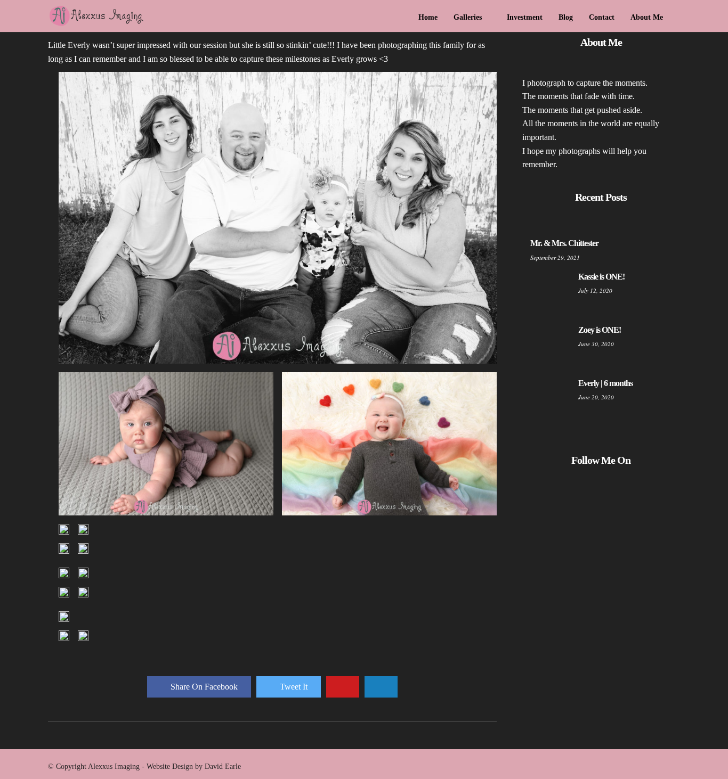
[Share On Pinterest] (342, 687)
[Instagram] (610, 497)
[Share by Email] (381, 687)
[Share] (676, 18)
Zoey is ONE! (599, 329)
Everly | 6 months (605, 383)
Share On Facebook (204, 686)
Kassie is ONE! (601, 276)
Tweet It (294, 686)
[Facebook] (592, 497)
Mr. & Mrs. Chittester (564, 243)
